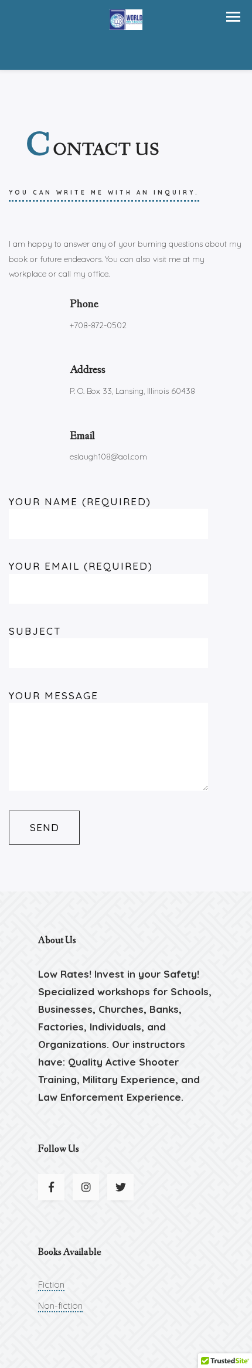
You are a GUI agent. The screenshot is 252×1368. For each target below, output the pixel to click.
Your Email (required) (81, 566)
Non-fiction (60, 1305)
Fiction (51, 1284)
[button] (233, 16)
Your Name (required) (80, 501)
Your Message (53, 695)
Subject (35, 631)
